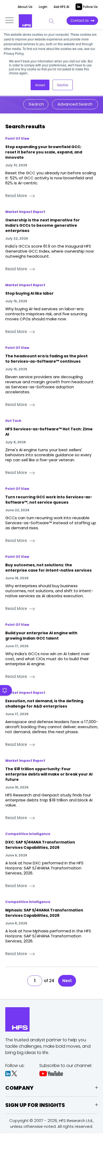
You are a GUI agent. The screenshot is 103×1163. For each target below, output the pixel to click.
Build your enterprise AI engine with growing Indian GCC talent (41, 635)
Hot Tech (13, 420)
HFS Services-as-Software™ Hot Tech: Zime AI (49, 431)
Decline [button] (62, 85)
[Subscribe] (6, 690)
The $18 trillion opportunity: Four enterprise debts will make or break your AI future (48, 774)
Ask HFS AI (61, 6)
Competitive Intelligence (27, 834)
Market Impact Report (25, 211)
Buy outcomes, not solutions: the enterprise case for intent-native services (48, 567)
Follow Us (90, 6)
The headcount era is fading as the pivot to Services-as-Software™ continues (46, 358)
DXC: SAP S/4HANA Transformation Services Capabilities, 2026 (40, 845)
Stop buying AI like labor (29, 293)
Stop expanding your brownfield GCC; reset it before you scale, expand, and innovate (43, 152)
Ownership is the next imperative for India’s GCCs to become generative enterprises (42, 225)
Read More (16, 195)
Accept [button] (40, 85)
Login (43, 6)
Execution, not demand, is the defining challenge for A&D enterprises (44, 703)
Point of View (17, 138)
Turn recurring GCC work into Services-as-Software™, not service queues (48, 499)
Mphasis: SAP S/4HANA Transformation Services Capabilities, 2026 (44, 912)
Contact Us (80, 20)
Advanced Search (75, 104)
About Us (25, 6)
